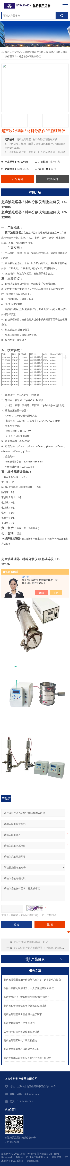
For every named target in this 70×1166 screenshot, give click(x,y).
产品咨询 (17, 179)
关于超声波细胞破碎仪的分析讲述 (21, 1032)
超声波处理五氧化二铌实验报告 (20, 1040)
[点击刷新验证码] (34, 908)
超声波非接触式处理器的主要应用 (21, 1049)
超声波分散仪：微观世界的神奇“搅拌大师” (26, 997)
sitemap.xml (33, 1161)
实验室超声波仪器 (33, 52)
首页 (7, 52)
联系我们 (52, 179)
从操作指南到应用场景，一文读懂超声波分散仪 (29, 988)
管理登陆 (56, 1157)
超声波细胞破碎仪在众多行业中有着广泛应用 (27, 1058)
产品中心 (17, 52)
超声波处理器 (53, 52)
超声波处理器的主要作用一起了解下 (23, 1014)
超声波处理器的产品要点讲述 (19, 1023)
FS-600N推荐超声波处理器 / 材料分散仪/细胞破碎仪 (41, 948)
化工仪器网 (17, 1161)
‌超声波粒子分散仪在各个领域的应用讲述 (25, 1005)
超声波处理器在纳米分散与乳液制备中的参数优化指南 (32, 979)
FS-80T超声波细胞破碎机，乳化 (31, 942)
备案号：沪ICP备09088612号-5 (32, 1157)
